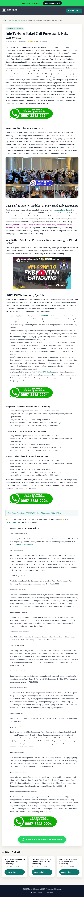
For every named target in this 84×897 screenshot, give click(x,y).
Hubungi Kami (73, 10)
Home (4, 20)
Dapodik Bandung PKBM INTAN (48, 513)
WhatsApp (49, 893)
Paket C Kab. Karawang (17, 20)
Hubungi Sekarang (52, 3)
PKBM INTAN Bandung (45, 372)
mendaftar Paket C (64, 210)
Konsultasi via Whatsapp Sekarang (43, 839)
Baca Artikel (11, 872)
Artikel (40, 893)
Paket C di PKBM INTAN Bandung (47, 316)
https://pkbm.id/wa (13, 522)
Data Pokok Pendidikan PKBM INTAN (22, 513)
